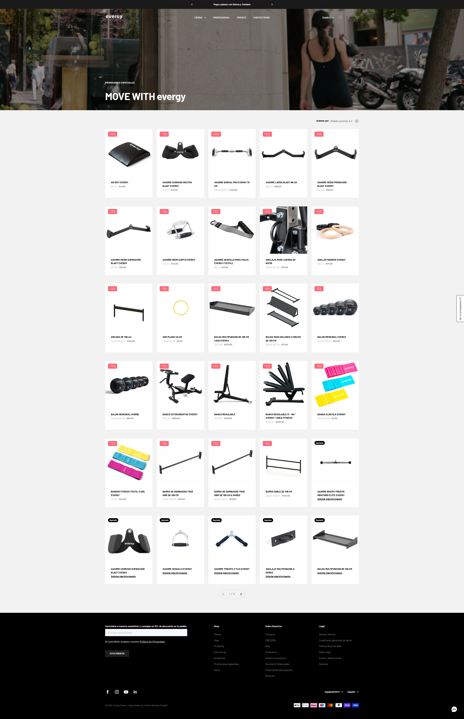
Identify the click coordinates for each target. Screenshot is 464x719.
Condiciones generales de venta (335, 640)
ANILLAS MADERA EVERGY (331, 259)
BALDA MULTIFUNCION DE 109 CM (334, 568)
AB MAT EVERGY (119, 182)
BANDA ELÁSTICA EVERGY (331, 414)
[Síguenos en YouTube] (126, 691)
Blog (267, 646)
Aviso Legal (325, 652)
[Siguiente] (272, 4)
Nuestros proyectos (275, 658)
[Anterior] (191, 4)
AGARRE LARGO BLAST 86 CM (281, 182)
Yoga (216, 640)
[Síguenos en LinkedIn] (135, 691)
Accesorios (219, 658)
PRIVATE (241, 17)
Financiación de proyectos (278, 670)
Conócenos (271, 652)
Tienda (217, 634)
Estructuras (220, 652)
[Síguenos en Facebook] (107, 691)
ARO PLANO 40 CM (172, 336)
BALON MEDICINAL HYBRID (125, 414)
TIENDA (198, 17)
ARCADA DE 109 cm (121, 336)
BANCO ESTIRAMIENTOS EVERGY (180, 414)
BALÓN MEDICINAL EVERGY (331, 336)
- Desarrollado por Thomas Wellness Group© (147, 705)
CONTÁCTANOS (261, 17)
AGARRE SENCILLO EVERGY (177, 568)
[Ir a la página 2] (240, 594)
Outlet (217, 670)
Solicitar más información (329, 499)
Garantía (323, 664)
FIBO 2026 (270, 640)
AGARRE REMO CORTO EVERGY (179, 259)
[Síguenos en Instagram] (116, 691)
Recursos (270, 675)
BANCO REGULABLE (224, 414)
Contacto (270, 634)
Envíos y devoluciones (330, 658)
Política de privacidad (330, 646)
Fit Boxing (219, 646)
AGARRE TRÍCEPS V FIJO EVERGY (232, 568)
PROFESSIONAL (221, 17)
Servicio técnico (327, 634)
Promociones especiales (226, 664)
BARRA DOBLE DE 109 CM (279, 491)
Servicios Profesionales (277, 664)
